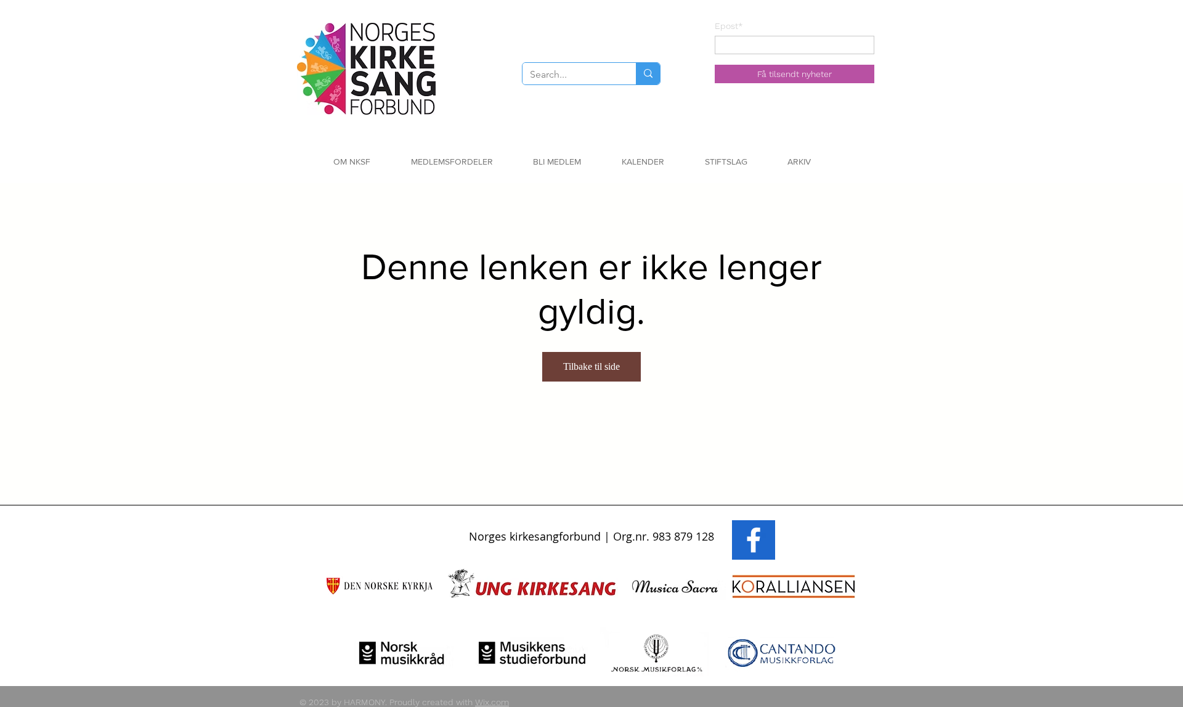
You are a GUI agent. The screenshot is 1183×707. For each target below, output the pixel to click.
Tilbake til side (591, 366)
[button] (371, 161)
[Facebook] (753, 540)
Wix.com (492, 702)
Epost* (729, 26)
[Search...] (648, 73)
